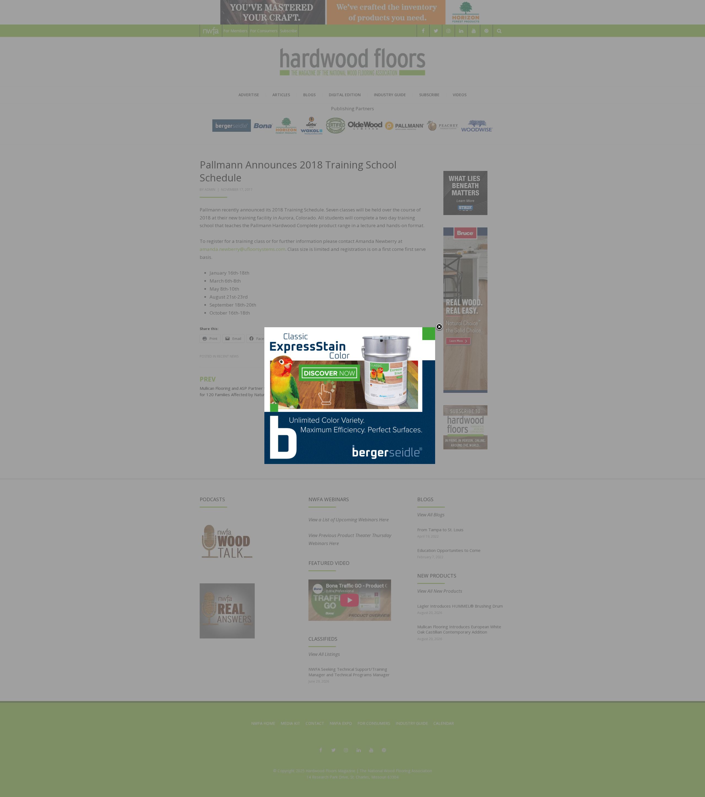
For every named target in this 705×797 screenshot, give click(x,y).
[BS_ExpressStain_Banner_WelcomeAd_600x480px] (349, 395)
